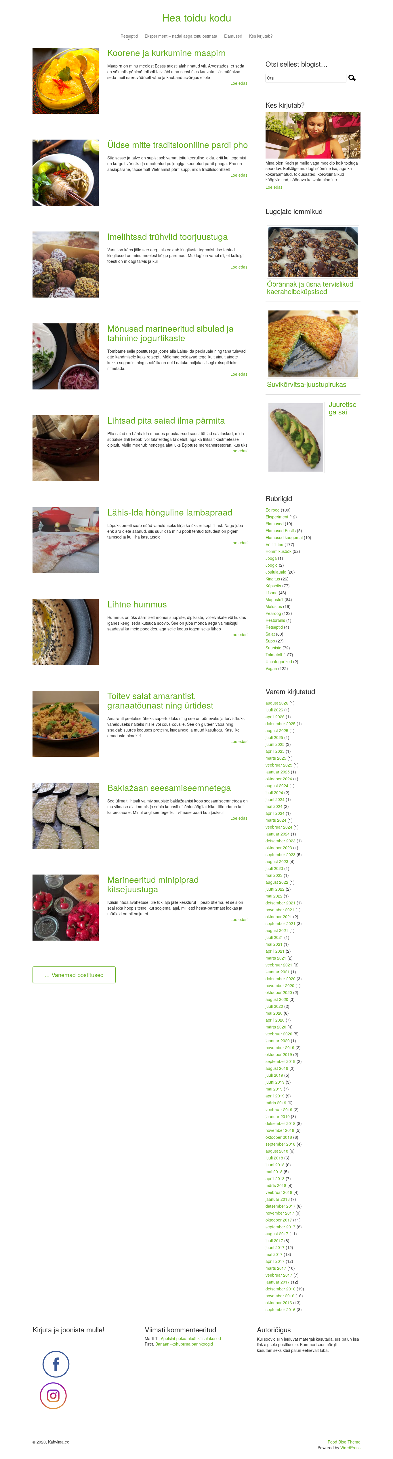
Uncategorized (279, 661)
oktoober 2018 (279, 1137)
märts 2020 (276, 1027)
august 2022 (277, 882)
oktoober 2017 (279, 1220)
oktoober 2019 (279, 1054)
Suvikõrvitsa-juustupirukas (306, 384)
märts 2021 (276, 958)
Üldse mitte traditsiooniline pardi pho (177, 144)
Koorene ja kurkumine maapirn (166, 52)
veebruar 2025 (279, 765)
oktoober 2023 (279, 847)
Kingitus (273, 579)
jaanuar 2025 (278, 772)
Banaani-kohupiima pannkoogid (184, 1344)
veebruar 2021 (279, 965)
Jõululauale (276, 572)
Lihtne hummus (137, 604)
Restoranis (275, 620)
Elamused (233, 36)
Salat (270, 634)
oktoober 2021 (279, 916)
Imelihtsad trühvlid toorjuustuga (167, 236)
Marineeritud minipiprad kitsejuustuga (153, 884)
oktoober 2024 (279, 778)
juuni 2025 (275, 744)
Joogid (272, 565)
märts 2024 (276, 820)
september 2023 (280, 854)
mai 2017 (274, 1254)
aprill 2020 (275, 1020)
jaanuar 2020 (278, 1040)
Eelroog (273, 510)
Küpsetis (273, 585)
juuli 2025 (274, 737)
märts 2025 (276, 758)
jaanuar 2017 (278, 1282)
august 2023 (277, 861)
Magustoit (274, 599)
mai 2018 (274, 1171)
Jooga (271, 558)
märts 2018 (276, 1185)
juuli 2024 (274, 792)
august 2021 (277, 930)
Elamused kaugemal (284, 537)
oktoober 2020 (279, 992)
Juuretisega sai (342, 407)
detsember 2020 (280, 978)
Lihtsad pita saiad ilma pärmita (166, 420)
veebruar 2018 (279, 1192)
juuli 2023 (274, 868)
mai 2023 (274, 875)
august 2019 (277, 1068)
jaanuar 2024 (278, 834)
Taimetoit (274, 654)
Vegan (271, 668)
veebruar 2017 (279, 1275)
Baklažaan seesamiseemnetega (169, 787)
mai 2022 (274, 896)
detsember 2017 (280, 1206)
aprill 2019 (275, 1096)
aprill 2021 (275, 951)
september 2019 (280, 1061)
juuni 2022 (275, 889)
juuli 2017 (274, 1240)
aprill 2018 (275, 1178)
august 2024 (277, 785)
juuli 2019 (274, 1075)
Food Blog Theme (344, 1442)
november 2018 (280, 1130)
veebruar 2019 (279, 1109)
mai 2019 (274, 1089)
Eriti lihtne (274, 544)
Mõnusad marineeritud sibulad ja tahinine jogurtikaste (170, 333)
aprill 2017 (275, 1261)
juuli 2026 (274, 710)
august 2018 (277, 1151)
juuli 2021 (274, 937)
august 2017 (277, 1233)
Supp (270, 641)
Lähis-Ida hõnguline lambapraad (169, 512)
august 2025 (277, 730)
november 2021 (280, 909)
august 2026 (277, 703)
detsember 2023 (280, 841)
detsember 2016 (280, 1289)
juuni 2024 (275, 799)
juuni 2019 (275, 1082)
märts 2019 (276, 1102)
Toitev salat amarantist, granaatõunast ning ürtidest (160, 700)
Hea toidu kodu (196, 17)
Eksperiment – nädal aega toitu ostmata (181, 36)
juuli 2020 (274, 1006)
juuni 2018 (275, 1164)
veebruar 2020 (279, 1034)
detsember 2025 (280, 723)
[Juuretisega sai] (298, 436)
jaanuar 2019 (278, 1116)
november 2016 (280, 1295)
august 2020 (277, 999)
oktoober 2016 (279, 1302)
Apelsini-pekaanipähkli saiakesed (191, 1338)
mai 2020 (274, 1013)
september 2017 (280, 1227)
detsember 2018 (280, 1123)
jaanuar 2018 (278, 1199)
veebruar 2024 (279, 827)
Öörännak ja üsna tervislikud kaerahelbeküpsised (310, 287)
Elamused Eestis (281, 530)
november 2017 (280, 1213)
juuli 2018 (274, 1158)
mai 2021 (274, 944)
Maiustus (274, 606)
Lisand (272, 592)
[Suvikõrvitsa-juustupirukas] (315, 343)
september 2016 (280, 1309)
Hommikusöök (278, 551)
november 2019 (280, 1047)
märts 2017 (276, 1268)
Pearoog (273, 613)
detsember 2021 (280, 903)
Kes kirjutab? (261, 36)
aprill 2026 (275, 716)
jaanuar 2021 (278, 971)
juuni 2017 (275, 1247)
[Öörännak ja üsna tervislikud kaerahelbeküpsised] (315, 251)
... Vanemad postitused (74, 974)
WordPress (350, 1447)
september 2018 (280, 1144)
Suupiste (273, 648)
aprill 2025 (275, 751)
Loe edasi (239, 83)
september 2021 (280, 923)
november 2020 (280, 985)
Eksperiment (277, 517)
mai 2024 (274, 806)
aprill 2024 (275, 813)
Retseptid (129, 36)
